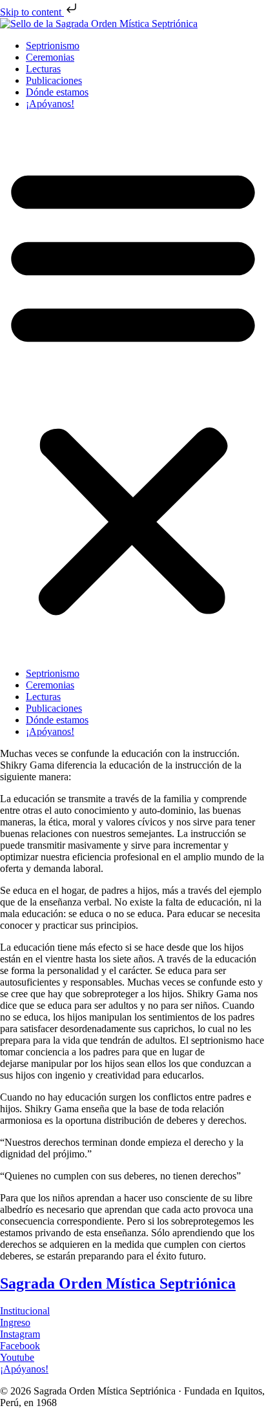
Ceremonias (50, 57)
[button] (133, 389)
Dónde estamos (57, 92)
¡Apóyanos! (50, 103)
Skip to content (32, 11)
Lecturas (43, 68)
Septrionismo (52, 45)
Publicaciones (54, 80)
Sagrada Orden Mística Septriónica (118, 1283)
